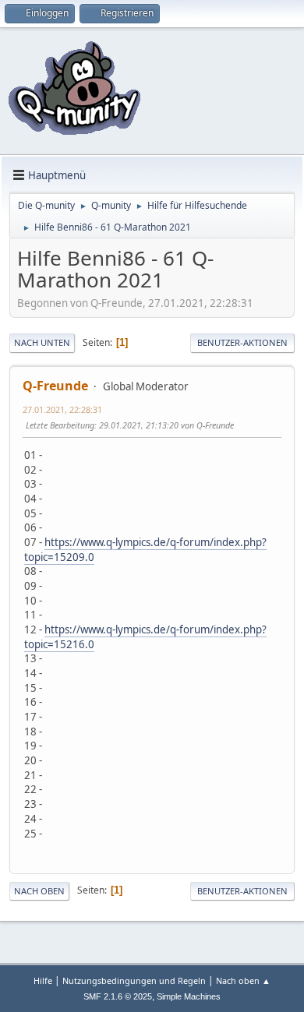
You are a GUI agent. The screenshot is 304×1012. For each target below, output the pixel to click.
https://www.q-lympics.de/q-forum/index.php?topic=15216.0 (145, 636)
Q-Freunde (55, 385)
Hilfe (43, 980)
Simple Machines (189, 996)
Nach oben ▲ (243, 980)
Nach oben (39, 891)
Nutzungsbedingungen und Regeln (134, 980)
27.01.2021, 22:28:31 (62, 409)
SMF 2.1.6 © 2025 (117, 996)
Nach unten (42, 342)
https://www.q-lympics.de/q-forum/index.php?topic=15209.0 (145, 549)
